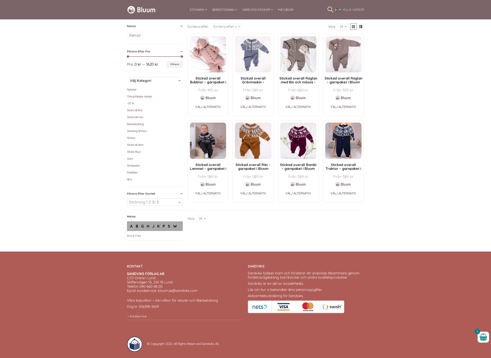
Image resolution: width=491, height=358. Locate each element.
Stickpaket (133, 165)
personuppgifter (308, 289)
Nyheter (132, 89)
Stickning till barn (137, 131)
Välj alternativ (208, 107)
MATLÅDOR (285, 10)
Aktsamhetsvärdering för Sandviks (275, 296)
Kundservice (138, 316)
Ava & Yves (134, 236)
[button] (330, 9)
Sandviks (255, 273)
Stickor (131, 138)
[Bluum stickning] (208, 98)
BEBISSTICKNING (223, 10)
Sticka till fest (134, 110)
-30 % (130, 103)
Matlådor (132, 172)
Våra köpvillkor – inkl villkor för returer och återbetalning (172, 300)
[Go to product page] (208, 54)
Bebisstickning (135, 124)
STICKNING (197, 10)
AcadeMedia (293, 283)
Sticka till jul (133, 152)
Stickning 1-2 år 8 (144, 202)
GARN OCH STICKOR (256, 10)
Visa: (331, 26)
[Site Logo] (141, 9)
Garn (130, 158)
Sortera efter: (198, 26)
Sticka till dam (135, 145)
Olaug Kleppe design (139, 96)
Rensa (135, 35)
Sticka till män (135, 117)
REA (129, 179)
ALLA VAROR (353, 9)
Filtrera (175, 64)
